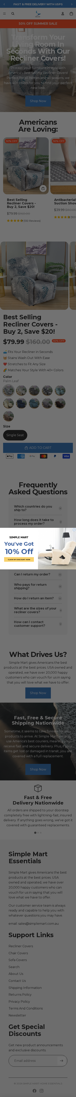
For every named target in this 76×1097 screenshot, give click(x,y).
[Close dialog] (74, 529)
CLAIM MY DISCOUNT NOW (19, 559)
